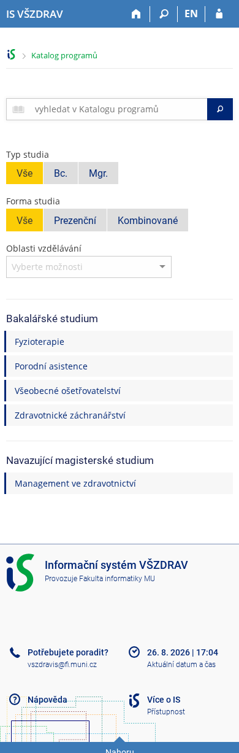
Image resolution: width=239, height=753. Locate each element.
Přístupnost (166, 712)
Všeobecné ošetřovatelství (68, 390)
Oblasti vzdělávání (44, 248)
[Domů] (136, 14)
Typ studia (27, 154)
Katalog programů (64, 55)
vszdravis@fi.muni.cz (62, 664)
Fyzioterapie (39, 341)
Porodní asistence (51, 366)
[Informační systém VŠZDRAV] (11, 54)
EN (191, 13)
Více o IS (163, 700)
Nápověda (47, 700)
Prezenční (75, 220)
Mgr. (98, 173)
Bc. (60, 173)
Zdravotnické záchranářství (70, 415)
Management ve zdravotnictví (75, 483)
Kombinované (148, 220)
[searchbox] (118, 109)
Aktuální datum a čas (181, 664)
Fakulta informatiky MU (117, 578)
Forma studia (33, 201)
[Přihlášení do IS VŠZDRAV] (219, 14)
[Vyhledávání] (164, 14)
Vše (24, 173)
